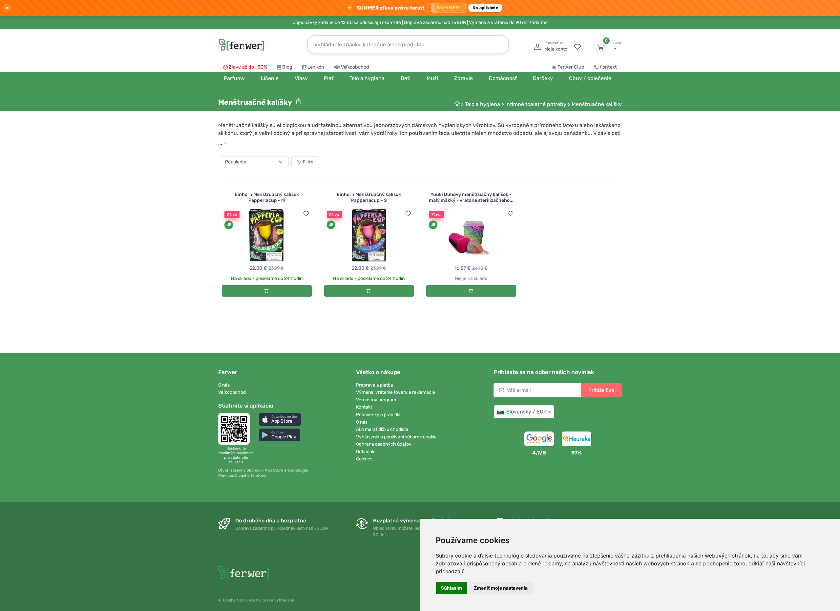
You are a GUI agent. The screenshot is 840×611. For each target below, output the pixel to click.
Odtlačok (365, 451)
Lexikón (315, 67)
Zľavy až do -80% (248, 67)
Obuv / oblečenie (590, 78)
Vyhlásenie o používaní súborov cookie (396, 437)
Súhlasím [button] (451, 588)
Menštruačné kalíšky (597, 104)
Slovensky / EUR (526, 412)
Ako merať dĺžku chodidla (382, 429)
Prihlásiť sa (601, 390)
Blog (287, 67)
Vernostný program (376, 400)
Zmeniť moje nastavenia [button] (501, 588)
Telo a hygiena (482, 104)
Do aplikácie (485, 7)
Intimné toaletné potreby (535, 104)
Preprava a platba (374, 385)
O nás (224, 385)
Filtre (308, 162)
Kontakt (608, 67)
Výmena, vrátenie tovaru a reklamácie (395, 392)
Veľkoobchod (355, 67)
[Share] (298, 101)
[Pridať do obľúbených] (306, 213)
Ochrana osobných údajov (383, 444)
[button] (280, 419)
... (220, 143)
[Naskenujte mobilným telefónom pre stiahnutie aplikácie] (236, 429)
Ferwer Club (570, 67)
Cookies (364, 459)
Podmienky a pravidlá (378, 414)
